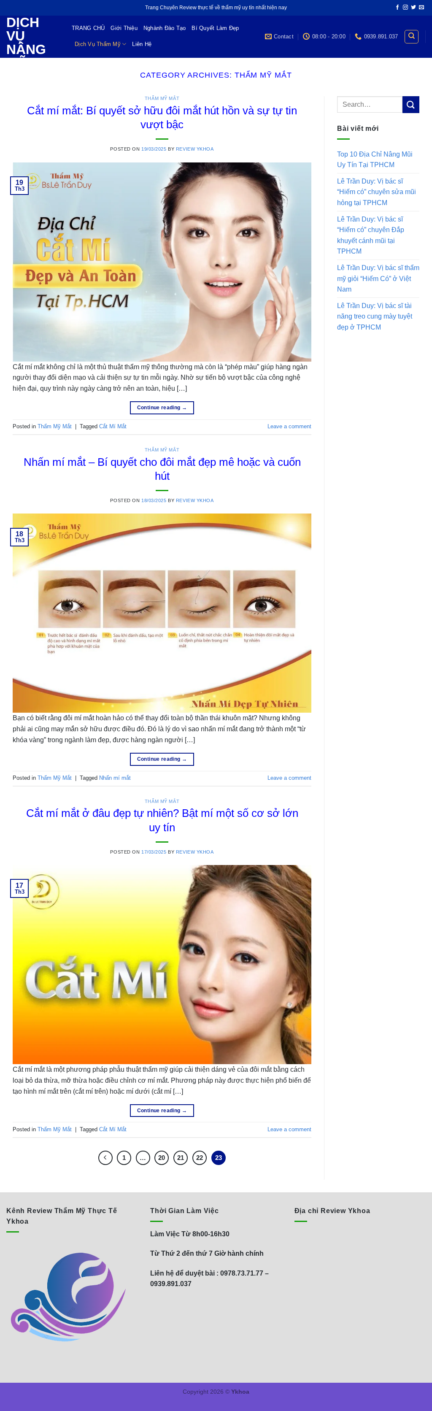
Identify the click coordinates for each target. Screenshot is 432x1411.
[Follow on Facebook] (397, 8)
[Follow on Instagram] (405, 8)
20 (161, 1157)
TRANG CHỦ (88, 28)
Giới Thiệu (124, 28)
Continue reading (162, 408)
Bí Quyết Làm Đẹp (215, 28)
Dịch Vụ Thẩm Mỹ (98, 44)
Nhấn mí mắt (115, 778)
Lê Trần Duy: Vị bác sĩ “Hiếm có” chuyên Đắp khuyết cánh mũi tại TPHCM (370, 235)
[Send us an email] (421, 8)
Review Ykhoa (195, 148)
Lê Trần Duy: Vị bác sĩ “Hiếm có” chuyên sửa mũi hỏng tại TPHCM (376, 192)
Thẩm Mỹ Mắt (162, 98)
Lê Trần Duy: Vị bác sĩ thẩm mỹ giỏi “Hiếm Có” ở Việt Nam (378, 278)
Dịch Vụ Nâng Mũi (26, 43)
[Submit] (410, 104)
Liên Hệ (141, 44)
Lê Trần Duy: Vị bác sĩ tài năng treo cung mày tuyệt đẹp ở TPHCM (374, 316)
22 (199, 1157)
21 (180, 1157)
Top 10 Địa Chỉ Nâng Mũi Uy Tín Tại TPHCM (375, 160)
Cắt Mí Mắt (113, 426)
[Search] (411, 36)
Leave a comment (289, 426)
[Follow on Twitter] (413, 8)
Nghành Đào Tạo (164, 28)
